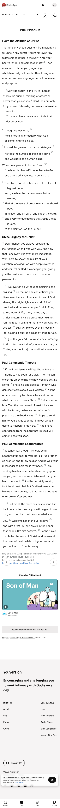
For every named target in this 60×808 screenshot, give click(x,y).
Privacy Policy (19, 782)
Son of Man (15, 613)
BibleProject (12, 616)
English (5, 637)
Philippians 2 (7, 14)
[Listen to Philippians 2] (45, 15)
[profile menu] (52, 5)
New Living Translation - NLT (22, 637)
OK (52, 780)
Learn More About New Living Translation (20, 563)
